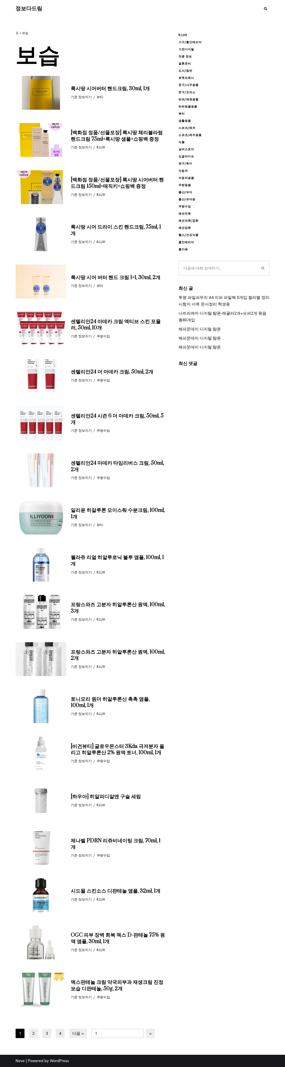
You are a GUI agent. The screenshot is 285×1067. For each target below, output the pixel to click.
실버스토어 (186, 149)
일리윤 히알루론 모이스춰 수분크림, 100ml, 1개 (118, 513)
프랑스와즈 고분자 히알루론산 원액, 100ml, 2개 (118, 655)
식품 (182, 142)
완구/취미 (185, 163)
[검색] (265, 8)
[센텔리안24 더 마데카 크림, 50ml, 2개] (41, 376)
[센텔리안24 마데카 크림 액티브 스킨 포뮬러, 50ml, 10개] (41, 329)
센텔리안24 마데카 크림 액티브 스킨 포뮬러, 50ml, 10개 (116, 324)
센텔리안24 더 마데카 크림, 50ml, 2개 (112, 371)
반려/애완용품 (189, 99)
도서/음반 (185, 71)
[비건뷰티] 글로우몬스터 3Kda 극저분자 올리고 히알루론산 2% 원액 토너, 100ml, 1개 (117, 749)
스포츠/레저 (187, 128)
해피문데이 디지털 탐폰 (200, 329)
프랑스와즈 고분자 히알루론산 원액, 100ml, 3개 (118, 607)
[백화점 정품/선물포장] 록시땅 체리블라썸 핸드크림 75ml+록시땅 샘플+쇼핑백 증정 (117, 135)
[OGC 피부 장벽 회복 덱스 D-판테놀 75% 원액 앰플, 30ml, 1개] (41, 942)
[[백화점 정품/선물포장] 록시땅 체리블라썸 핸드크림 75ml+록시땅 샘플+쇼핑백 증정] (41, 140)
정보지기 (85, 97)
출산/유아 (185, 192)
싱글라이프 (186, 156)
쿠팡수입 (103, 336)
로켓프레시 (186, 78)
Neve (20, 1060)
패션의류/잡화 (189, 221)
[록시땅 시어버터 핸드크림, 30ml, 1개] (41, 93)
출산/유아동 (187, 199)
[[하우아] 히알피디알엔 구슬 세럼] (41, 801)
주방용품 (185, 185)
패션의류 (185, 213)
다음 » (77, 1033)
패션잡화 (185, 228)
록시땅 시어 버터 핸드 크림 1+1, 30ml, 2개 (116, 277)
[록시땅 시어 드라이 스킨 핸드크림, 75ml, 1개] (41, 234)
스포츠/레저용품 (190, 135)
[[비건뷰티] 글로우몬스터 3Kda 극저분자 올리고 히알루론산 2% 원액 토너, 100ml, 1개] (41, 753)
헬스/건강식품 (189, 235)
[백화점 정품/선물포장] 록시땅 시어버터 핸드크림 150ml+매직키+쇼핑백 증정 (117, 183)
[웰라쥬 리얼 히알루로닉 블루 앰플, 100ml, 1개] (41, 565)
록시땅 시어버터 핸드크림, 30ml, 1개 (110, 88)
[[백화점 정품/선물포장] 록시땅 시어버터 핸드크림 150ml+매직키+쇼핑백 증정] (41, 187)
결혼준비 (185, 63)
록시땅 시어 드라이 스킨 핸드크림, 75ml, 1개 (116, 230)
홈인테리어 (186, 242)
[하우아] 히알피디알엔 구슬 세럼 (106, 796)
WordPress (59, 1060)
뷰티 (100, 97)
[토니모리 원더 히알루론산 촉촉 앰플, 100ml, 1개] (41, 706)
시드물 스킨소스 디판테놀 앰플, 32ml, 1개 (116, 891)
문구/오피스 (187, 92)
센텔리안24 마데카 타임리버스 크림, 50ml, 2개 (117, 466)
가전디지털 (186, 49)
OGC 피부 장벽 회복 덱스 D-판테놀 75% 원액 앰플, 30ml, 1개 (118, 938)
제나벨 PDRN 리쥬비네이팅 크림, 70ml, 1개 (116, 843)
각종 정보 (185, 56)
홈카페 (183, 249)
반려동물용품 (188, 106)
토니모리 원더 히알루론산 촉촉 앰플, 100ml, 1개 (110, 702)
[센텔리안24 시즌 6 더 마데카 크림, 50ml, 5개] (41, 423)
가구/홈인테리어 (190, 42)
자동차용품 (186, 178)
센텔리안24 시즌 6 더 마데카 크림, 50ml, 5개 (117, 419)
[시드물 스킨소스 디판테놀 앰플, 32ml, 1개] (41, 895)
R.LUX (101, 147)
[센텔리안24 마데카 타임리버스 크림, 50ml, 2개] (41, 470)
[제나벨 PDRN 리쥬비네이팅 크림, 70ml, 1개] (41, 848)
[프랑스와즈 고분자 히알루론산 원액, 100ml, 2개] (41, 659)
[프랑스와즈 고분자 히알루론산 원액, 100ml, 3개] (41, 612)
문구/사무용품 (189, 85)
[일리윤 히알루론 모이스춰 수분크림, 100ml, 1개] (41, 518)
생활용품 (185, 121)
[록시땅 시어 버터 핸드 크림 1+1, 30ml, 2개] (41, 281)
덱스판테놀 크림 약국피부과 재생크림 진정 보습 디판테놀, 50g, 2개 (117, 985)
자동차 (183, 171)
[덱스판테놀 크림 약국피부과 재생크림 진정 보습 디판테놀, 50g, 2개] (41, 989)
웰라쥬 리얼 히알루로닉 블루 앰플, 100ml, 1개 (117, 560)
